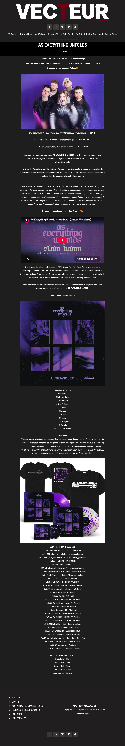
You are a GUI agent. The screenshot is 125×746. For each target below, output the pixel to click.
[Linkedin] (69, 27)
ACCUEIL (12, 34)
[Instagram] (56, 27)
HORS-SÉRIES (26, 34)
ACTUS (79, 34)
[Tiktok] (75, 27)
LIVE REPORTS (67, 34)
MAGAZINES (40, 34)
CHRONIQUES (90, 34)
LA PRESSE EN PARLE (107, 34)
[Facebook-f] (49, 27)
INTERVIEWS (53, 34)
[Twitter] (62, 27)
